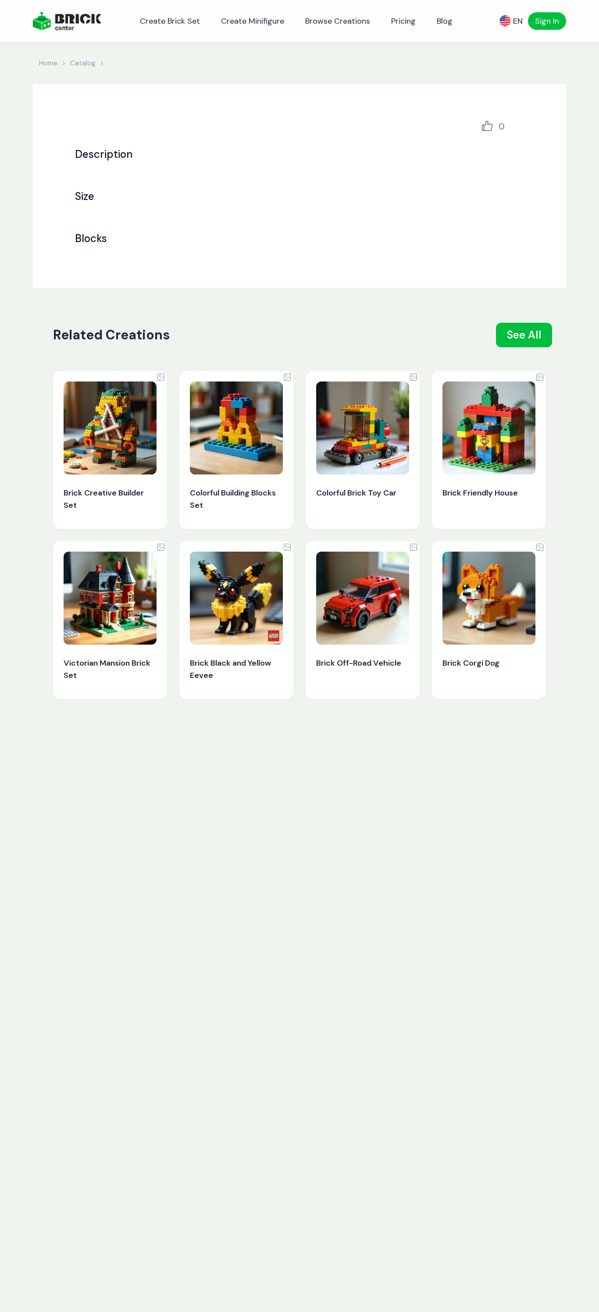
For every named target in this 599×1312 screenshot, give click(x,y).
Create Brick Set (170, 21)
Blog (445, 21)
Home (48, 63)
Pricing (403, 21)
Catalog (83, 63)
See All (524, 335)
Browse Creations (337, 21)
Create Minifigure (252, 21)
